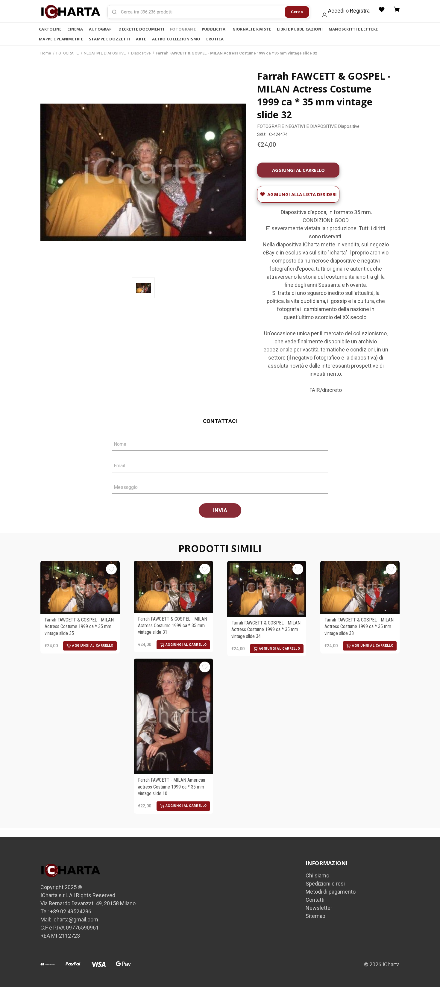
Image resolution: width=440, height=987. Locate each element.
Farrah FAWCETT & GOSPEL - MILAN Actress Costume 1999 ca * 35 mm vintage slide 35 (79, 626)
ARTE (141, 39)
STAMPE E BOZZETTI (109, 39)
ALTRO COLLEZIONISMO (176, 39)
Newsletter (319, 908)
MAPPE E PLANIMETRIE (61, 39)
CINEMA (75, 29)
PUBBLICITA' (214, 29)
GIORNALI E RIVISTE (252, 29)
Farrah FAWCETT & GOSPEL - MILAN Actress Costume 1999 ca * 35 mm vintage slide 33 (359, 626)
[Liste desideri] (382, 10)
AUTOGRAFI (101, 29)
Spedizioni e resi (325, 883)
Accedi (336, 10)
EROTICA (215, 39)
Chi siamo (317, 875)
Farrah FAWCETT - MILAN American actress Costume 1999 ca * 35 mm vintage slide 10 (171, 786)
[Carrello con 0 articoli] (397, 10)
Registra (360, 10)
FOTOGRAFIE (183, 29)
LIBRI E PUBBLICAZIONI (299, 29)
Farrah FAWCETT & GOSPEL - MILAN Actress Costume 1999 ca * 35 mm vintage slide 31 (172, 625)
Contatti (315, 900)
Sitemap (315, 916)
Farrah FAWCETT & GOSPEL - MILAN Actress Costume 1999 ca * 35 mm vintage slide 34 (266, 629)
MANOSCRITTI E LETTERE (353, 29)
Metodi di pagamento (331, 892)
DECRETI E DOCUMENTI (141, 29)
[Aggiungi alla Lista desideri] (111, 569)
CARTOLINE (50, 29)
